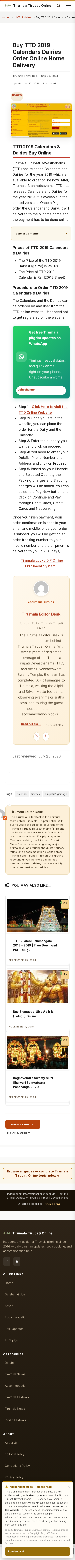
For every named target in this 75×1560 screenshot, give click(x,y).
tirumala (36, 794)
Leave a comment (22, 1124)
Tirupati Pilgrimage (56, 794)
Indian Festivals (15, 1420)
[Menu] (70, 1152)
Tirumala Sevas (15, 1374)
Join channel (26, 389)
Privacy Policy (14, 1477)
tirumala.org (53, 1204)
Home (5, 17)
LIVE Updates (23, 17)
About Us (11, 1443)
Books (17, 95)
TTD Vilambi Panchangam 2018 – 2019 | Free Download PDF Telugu (35, 945)
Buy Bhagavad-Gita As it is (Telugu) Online (33, 1014)
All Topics (11, 1340)
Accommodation (16, 1317)
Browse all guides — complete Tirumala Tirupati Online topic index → (37, 1173)
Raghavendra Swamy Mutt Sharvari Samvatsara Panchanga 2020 (33, 1082)
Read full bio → (31, 723)
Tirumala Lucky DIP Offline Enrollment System (42, 563)
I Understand (16, 1551)
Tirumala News (15, 1408)
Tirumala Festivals (17, 1397)
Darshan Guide (15, 1294)
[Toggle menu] (68, 5)
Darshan (10, 1363)
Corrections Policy (17, 1466)
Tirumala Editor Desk (41, 614)
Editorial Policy (14, 1454)
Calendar (22, 794)
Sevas (9, 1306)
